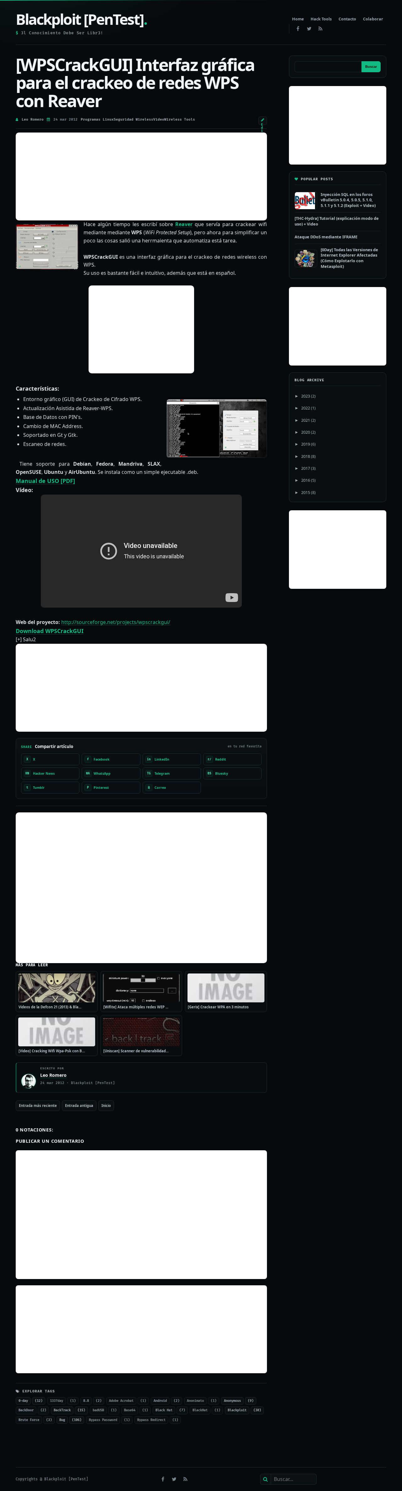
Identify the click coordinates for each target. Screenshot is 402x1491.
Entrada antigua (79, 1105)
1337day (56, 1401)
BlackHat (200, 1410)
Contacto (347, 19)
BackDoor (26, 1410)
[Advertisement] (141, 176)
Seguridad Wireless (133, 119)
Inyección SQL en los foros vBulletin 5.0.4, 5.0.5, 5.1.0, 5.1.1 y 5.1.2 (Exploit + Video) (348, 200)
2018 (305, 456)
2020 (305, 432)
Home (298, 19)
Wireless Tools (179, 119)
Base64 (129, 1410)
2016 (305, 480)
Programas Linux (97, 119)
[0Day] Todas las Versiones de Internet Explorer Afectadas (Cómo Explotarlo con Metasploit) (349, 258)
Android (160, 1401)
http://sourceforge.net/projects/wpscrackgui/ (115, 622)
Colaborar (373, 19)
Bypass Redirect (151, 1420)
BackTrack (62, 1410)
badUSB (98, 1410)
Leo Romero (33, 119)
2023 (305, 396)
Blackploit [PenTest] (81, 19)
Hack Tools (321, 19)
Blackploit (237, 1410)
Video (158, 119)
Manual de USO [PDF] (45, 481)
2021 (305, 420)
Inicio (106, 1105)
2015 (305, 492)
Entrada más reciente (38, 1105)
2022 (305, 408)
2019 (305, 444)
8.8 (86, 1401)
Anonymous (232, 1401)
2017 (305, 468)
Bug (62, 1420)
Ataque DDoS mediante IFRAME (326, 237)
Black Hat (163, 1410)
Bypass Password (103, 1420)
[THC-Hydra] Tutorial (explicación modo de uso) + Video (337, 221)
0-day (23, 1401)
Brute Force (29, 1420)
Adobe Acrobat (121, 1401)
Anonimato (195, 1401)
